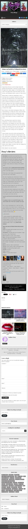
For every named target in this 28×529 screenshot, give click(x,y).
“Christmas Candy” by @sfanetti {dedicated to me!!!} (7, 333)
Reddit (18, 73)
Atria (24, 476)
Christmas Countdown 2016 (7, 482)
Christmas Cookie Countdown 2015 (8, 481)
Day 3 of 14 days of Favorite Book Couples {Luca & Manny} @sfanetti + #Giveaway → (14, 349)
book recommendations (19, 479)
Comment (4, 363)
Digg (25, 73)
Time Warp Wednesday (18, 490)
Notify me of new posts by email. (10, 395)
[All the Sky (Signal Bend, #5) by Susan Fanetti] (19, 260)
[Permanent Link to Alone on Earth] (8, 313)
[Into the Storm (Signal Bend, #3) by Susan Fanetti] (11, 260)
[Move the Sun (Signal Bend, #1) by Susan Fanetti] (4, 260)
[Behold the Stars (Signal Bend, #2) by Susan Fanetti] (8, 260)
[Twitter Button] (19, 17)
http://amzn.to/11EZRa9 (19, 289)
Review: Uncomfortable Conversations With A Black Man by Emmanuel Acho (12, 456)
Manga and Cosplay (18, 485)
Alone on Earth (7, 319)
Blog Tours (12, 478)
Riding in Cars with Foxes (6, 488)
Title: (3, 78)
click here (8, 272)
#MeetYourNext (4, 474)
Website (5, 343)
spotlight (21, 488)
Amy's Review (20, 476)
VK (21, 73)
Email (3, 383)
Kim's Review (21, 484)
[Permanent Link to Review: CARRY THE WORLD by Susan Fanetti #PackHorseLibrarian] (20, 313)
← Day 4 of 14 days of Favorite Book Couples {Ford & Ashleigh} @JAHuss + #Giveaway (14, 353)
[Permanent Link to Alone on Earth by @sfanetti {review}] (14, 48)
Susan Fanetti (23, 71)
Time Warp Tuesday (9, 490)
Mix (16, 75)
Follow (4, 415)
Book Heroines (11, 479)
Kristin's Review (5, 485)
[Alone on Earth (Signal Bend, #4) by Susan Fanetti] (15, 260)
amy (15, 476)
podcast (8, 487)
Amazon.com (7, 84)
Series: (4, 79)
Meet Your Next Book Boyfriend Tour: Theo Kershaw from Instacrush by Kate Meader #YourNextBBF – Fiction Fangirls (13, 451)
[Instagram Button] (23, 17)
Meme (24, 485)
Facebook (9, 73)
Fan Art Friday (20, 482)
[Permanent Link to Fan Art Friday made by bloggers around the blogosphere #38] (20, 327)
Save (14, 73)
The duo (3, 490)
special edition (15, 488)
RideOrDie (19, 487)
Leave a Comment (16, 71)
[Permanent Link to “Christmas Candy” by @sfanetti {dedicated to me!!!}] (8, 327)
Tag (24, 488)
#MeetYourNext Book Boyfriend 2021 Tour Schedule (13, 441)
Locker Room (11, 485)
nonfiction (4, 487)
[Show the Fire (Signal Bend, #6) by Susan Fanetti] (22, 260)
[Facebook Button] (21, 17)
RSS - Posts (4, 506)
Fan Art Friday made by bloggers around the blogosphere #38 (20, 333)
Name (3, 378)
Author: (4, 81)
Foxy (3, 71)
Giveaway (3, 484)
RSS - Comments (5, 508)
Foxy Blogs (14, 12)
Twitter (4, 73)
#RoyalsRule (16, 474)
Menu (4, 17)
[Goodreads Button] (25, 17)
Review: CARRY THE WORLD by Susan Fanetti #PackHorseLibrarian (20, 320)
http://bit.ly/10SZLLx (14, 287)
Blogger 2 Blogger (5, 478)
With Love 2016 (11, 492)
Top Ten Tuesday (5, 492)
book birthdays (18, 478)
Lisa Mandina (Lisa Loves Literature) (9, 441)
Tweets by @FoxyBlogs (6, 423)
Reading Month (14, 487)
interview (15, 484)
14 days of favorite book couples (8, 476)
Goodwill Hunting (9, 484)
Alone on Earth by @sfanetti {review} (14, 69)
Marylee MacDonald (5, 459)
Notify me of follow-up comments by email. (12, 393)
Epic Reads (15, 482)
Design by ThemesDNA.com (14, 527)
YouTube (17, 492)
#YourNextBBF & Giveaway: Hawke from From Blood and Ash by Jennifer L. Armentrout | (13, 445)
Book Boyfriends (5, 479)
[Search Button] (26, 17)
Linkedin (13, 75)
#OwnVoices (11, 474)
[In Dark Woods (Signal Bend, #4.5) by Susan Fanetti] (4, 280)
